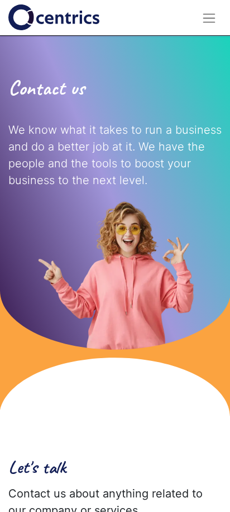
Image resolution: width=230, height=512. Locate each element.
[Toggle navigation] (209, 17)
